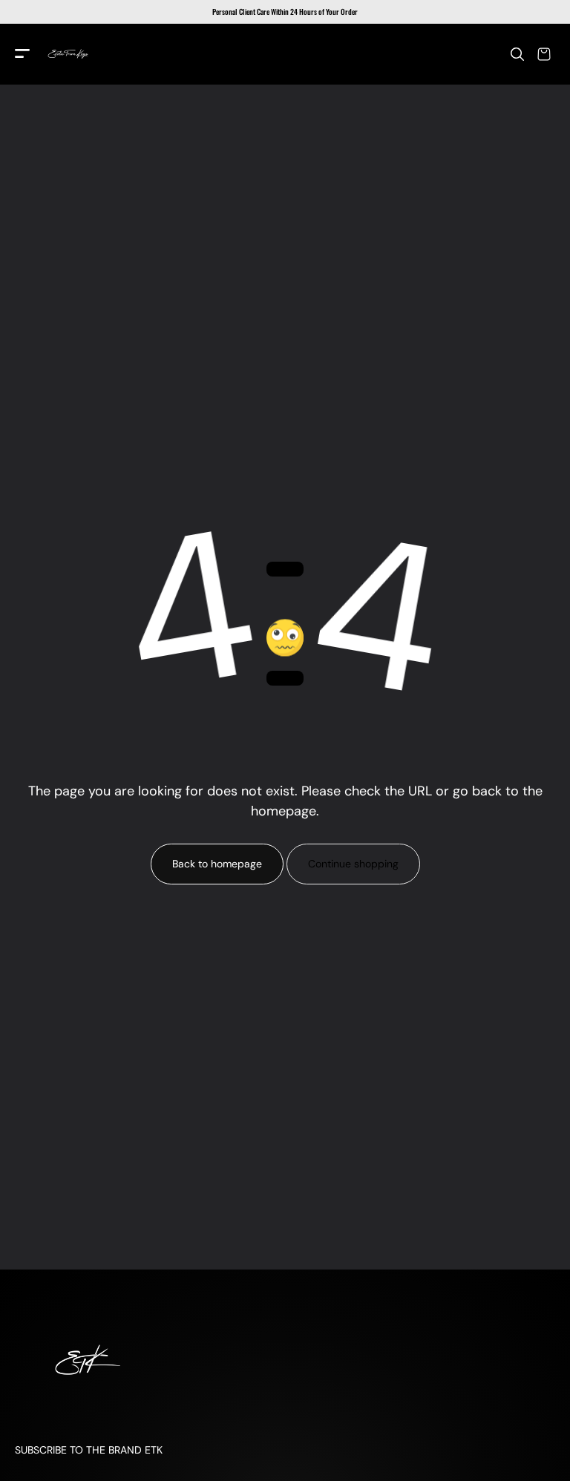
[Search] (517, 54)
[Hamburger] (22, 54)
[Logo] (68, 54)
